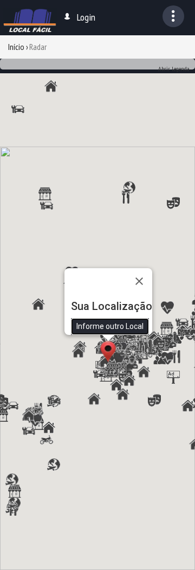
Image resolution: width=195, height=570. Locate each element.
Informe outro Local (110, 326)
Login (86, 17)
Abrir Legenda (174, 69)
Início (16, 46)
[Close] (139, 281)
